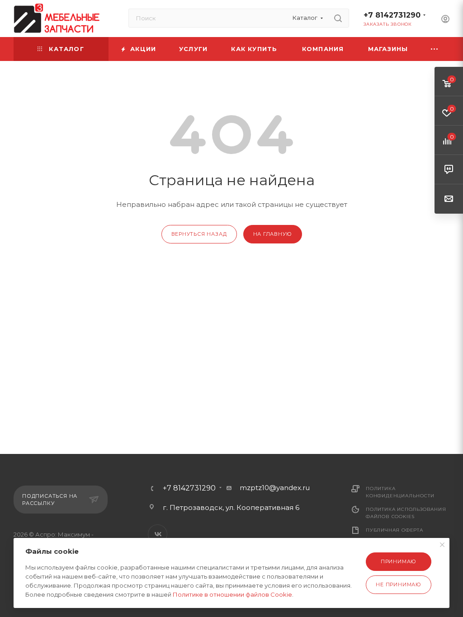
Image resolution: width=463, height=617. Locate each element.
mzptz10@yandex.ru (275, 487)
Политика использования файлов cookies (406, 512)
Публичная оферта (394, 530)
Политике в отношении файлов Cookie (232, 594)
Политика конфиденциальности (400, 492)
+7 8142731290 (392, 15)
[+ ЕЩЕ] (434, 49)
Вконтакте (157, 534)
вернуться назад (199, 234)
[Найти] (338, 18)
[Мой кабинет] (445, 20)
